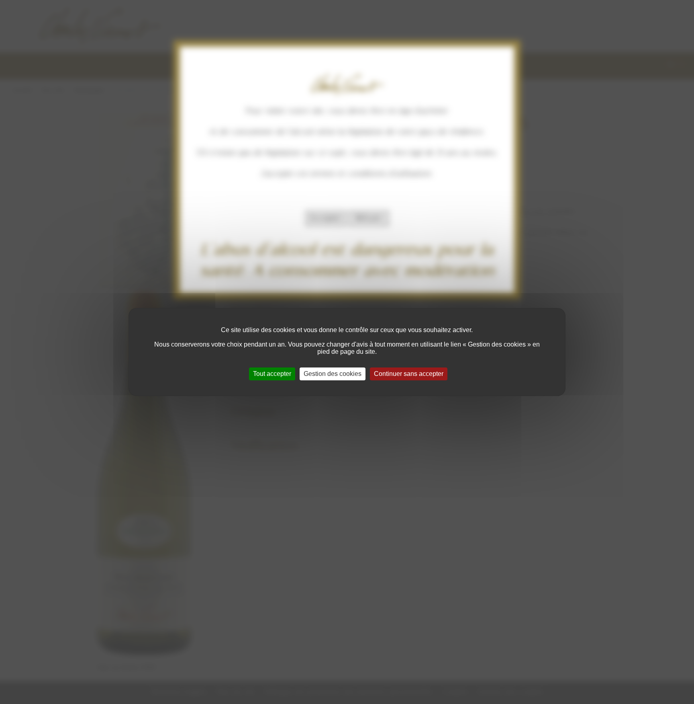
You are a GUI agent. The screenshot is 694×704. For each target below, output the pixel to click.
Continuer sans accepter (408, 373)
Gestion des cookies (332, 373)
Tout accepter (272, 373)
